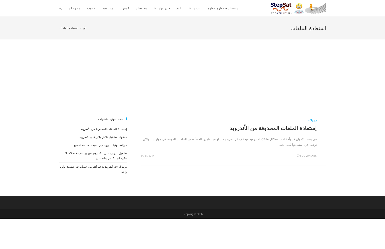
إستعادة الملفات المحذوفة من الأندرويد (273, 128)
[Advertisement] (192, 84)
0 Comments (308, 155)
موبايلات (312, 120)
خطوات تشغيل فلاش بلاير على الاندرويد (103, 137)
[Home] (84, 28)
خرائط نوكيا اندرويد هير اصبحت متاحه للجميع (100, 145)
